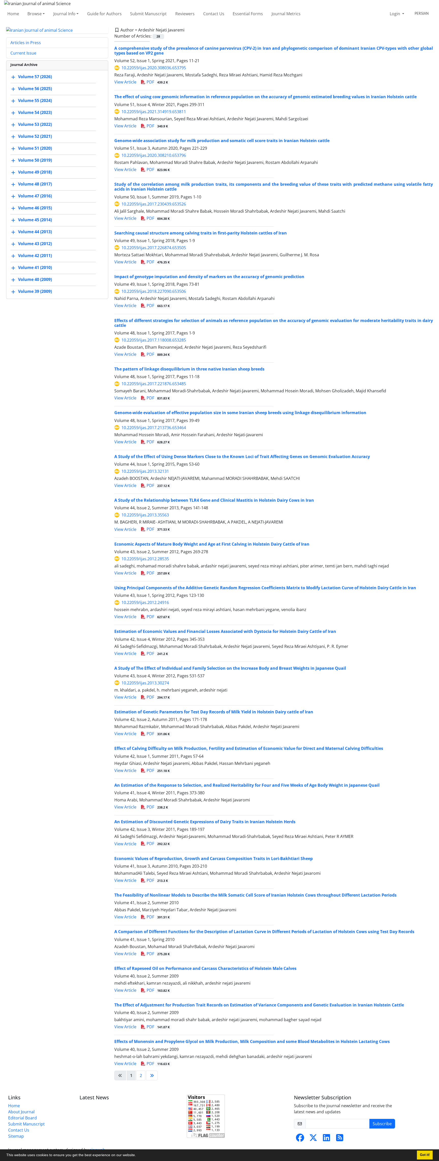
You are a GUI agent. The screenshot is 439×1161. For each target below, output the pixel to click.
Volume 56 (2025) (35, 89)
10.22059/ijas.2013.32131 (145, 471)
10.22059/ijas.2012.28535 (145, 559)
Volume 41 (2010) (35, 268)
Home (13, 13)
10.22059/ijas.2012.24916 (145, 602)
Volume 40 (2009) (35, 279)
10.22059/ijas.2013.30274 (145, 683)
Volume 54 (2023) (35, 112)
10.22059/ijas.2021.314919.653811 (153, 111)
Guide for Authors (104, 13)
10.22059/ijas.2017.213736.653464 (153, 427)
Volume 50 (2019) (35, 160)
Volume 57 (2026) (35, 77)
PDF (157, 82)
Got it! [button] (425, 1155)
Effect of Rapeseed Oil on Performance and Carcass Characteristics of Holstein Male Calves (205, 968)
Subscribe (382, 1123)
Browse (34, 13)
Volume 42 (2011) (35, 256)
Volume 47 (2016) (35, 196)
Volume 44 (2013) (35, 232)
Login (395, 13)
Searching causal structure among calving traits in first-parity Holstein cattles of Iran (200, 233)
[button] (137, 1155)
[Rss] (340, 1139)
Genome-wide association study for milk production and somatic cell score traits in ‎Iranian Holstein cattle (222, 140)
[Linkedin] (326, 1139)
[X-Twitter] (313, 1139)
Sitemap (16, 1136)
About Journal (21, 1112)
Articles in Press (25, 42)
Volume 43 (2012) (35, 244)
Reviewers (185, 13)
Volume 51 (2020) (35, 148)
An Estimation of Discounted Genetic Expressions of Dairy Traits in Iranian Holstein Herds (204, 822)
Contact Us (213, 13)
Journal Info (64, 13)
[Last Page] (152, 1075)
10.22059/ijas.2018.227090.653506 (153, 291)
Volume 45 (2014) (35, 220)
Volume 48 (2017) (35, 184)
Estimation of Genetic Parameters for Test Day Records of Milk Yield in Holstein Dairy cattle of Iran (213, 712)
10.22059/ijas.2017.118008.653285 (153, 340)
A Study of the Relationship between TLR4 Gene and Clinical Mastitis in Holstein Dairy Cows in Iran (214, 500)
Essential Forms (248, 13)
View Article (125, 82)
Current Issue (23, 53)
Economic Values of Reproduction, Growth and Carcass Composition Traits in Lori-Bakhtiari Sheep (213, 858)
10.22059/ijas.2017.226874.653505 (153, 247)
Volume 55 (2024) (35, 101)
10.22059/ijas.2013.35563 (145, 515)
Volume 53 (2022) (35, 124)
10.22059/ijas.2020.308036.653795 (153, 68)
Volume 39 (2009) (35, 291)
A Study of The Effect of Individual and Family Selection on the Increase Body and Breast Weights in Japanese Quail (230, 668)
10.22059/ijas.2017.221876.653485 (153, 383)
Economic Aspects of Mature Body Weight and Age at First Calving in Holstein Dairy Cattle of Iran (211, 544)
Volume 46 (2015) (35, 208)
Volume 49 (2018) (35, 172)
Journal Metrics (286, 13)
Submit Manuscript (148, 13)
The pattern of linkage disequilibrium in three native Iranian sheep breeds (189, 369)
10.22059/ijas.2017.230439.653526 (153, 204)
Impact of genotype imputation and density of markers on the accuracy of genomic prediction (209, 276)
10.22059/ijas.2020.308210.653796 (153, 155)
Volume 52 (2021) (35, 136)
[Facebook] (300, 1139)
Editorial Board (22, 1118)
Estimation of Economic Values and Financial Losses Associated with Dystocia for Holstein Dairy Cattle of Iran (225, 631)
